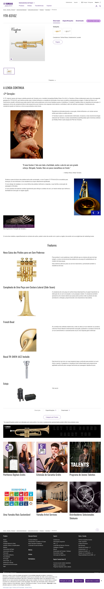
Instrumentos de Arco (8, 551)
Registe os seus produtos (59, 565)
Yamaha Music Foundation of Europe (37, 541)
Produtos (21, 6)
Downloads (80, 21)
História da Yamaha (83, 551)
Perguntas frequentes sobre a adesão (62, 566)
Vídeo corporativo (82, 541)
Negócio (97, 2)
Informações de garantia (59, 541)
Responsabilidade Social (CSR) (85, 555)
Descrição (56, 21)
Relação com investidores (84, 553)
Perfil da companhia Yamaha (85, 539)
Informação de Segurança (59, 555)
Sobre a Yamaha (82, 536)
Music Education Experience (35, 543)
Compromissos (82, 549)
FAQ (54, 543)
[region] (52, 581)
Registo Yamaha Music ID (59, 559)
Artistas (29, 6)
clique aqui (49, 583)
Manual (55, 549)
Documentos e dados (58, 553)
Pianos (4, 539)
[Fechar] (101, 581)
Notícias (30, 550)
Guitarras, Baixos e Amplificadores (11, 545)
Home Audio (6, 560)
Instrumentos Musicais (21, 9)
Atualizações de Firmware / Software (62, 551)
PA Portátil (5, 558)
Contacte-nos (56, 539)
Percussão (5, 553)
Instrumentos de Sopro (26, 3)
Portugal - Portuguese (88, 2)
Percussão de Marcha (8, 555)
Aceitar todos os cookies (92, 581)
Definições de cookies (66, 581)
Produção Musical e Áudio (9, 543)
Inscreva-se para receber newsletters (62, 563)
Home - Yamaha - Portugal (9, 9)
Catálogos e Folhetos (58, 547)
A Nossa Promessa (83, 543)
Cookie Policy (28, 587)
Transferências (39, 6)
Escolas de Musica (32, 539)
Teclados (5, 541)
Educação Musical (32, 536)
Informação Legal (7, 587)
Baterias (5, 547)
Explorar (49, 6)
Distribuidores (69, 2)
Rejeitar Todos (79, 581)
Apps (4, 566)
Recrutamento (81, 545)
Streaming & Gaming (8, 562)
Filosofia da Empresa (83, 547)
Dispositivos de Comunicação (10, 564)
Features (51, 80)
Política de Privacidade (18, 587)
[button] (93, 212)
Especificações (68, 21)
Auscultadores (6, 557)
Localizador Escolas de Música (35, 545)
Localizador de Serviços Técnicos (61, 545)
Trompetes (47, 9)
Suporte (76, 2)
